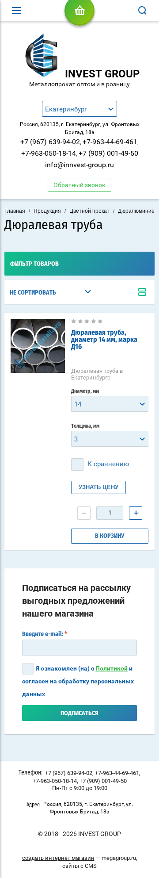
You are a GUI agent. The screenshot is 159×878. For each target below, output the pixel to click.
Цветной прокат (89, 211)
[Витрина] (142, 292)
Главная (14, 211)
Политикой (111, 668)
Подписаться (79, 713)
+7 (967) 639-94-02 (50, 142)
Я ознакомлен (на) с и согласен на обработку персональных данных (78, 681)
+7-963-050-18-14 (48, 153)
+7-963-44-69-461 (110, 142)
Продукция (47, 211)
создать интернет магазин (58, 858)
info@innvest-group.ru (79, 165)
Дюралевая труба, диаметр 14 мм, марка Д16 (104, 339)
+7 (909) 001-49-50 (108, 153)
